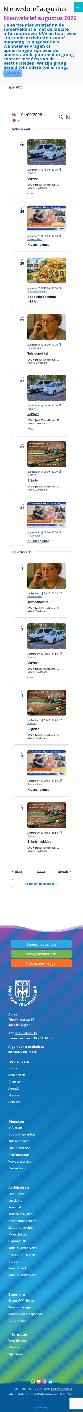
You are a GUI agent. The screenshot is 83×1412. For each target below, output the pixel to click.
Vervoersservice (19, 1161)
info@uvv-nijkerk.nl (22, 1052)
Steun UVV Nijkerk (21, 1300)
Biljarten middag (39, 841)
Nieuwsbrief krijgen (41, 963)
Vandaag (41, 871)
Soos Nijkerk (17, 1268)
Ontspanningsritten (22, 1221)
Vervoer (33, 178)
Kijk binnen (16, 1354)
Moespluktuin (18, 1234)
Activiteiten (16, 1075)
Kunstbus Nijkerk (21, 1214)
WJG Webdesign (41, 1407)
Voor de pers (17, 1340)
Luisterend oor (19, 1148)
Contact (14, 1102)
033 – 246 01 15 (26, 1033)
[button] (35, 120)
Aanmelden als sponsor (25, 1314)
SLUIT (78, 6)
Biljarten (33, 480)
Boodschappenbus (41, 944)
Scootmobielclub (20, 1227)
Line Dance (16, 1194)
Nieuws (13, 1095)
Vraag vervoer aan (41, 953)
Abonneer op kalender (39, 884)
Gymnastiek (17, 1241)
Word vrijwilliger (20, 1307)
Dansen (13, 1261)
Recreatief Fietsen (21, 1255)
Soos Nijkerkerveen (22, 1248)
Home (12, 1068)
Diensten (15, 1082)
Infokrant (15, 1127)
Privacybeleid (62, 1389)
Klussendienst (38, 244)
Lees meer (12, 73)
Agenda (13, 1088)
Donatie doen (18, 1321)
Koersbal (14, 1207)
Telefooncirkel (37, 353)
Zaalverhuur (17, 1168)
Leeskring (15, 1200)
